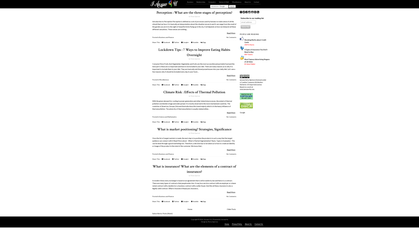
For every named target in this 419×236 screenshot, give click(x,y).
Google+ (186, 42)
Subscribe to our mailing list (252, 18)
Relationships (200, 2)
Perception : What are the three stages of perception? (194, 12)
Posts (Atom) (168, 213)
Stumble (195, 42)
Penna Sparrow (213, 222)
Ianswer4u (224, 219)
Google (242, 113)
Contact (256, 2)
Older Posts (231, 209)
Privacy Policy (237, 224)
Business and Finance (166, 37)
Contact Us (259, 224)
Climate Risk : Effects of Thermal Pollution (194, 92)
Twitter (176, 42)
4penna (251, 80)
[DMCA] (246, 108)
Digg (204, 42)
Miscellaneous (236, 2)
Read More (231, 33)
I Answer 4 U (207, 219)
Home (190, 209)
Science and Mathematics (168, 117)
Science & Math (224, 2)
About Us (248, 2)
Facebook (166, 42)
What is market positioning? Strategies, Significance (194, 129)
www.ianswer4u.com (247, 89)
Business (190, 2)
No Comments (231, 37)
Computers (212, 2)
